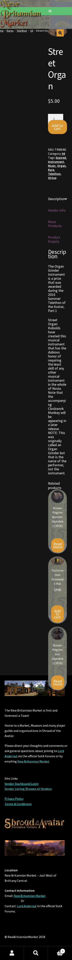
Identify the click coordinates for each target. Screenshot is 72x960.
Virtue (52, 178)
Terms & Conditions (18, 804)
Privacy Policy (14, 799)
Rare (51, 170)
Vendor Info (57, 210)
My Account (12, 953)
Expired (61, 158)
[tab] (57, 199)
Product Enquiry (54, 239)
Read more (57, 545)
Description (56, 198)
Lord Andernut (27, 906)
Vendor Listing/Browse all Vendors (28, 789)
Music (52, 166)
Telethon (22, 30)
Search (36, 953)
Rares (10, 30)
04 (31, 30)
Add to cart (57, 127)
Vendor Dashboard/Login (22, 784)
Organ (61, 166)
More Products (55, 223)
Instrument (56, 162)
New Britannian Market (33, 761)
